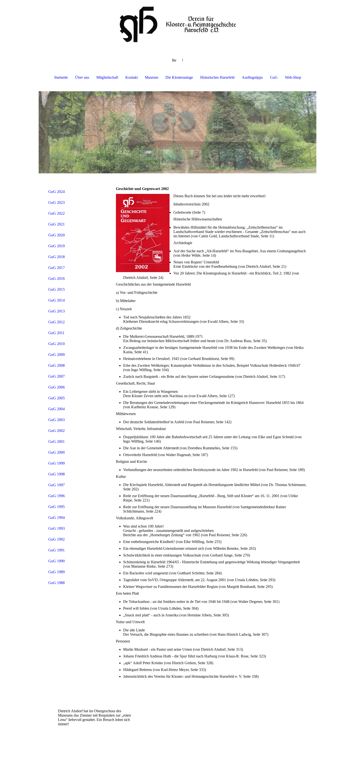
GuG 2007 (56, 376)
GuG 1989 (56, 572)
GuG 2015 (56, 289)
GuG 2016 (56, 278)
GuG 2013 (56, 311)
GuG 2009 (56, 355)
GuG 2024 (56, 192)
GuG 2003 (56, 420)
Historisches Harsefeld (217, 77)
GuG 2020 (56, 235)
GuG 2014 (56, 300)
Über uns (82, 77)
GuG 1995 (56, 507)
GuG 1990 (56, 561)
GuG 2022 (56, 213)
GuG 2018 (56, 257)
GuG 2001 (56, 441)
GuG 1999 (56, 463)
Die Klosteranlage (179, 77)
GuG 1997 (56, 485)
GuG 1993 (56, 528)
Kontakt (131, 77)
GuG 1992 (56, 539)
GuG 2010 (56, 344)
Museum (151, 77)
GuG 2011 (56, 333)
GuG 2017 (56, 268)
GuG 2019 (56, 246)
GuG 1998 (56, 474)
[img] (177, 24)
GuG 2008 (56, 365)
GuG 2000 (56, 452)
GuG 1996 (56, 496)
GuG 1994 (56, 517)
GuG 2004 (56, 409)
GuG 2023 (56, 202)
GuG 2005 (56, 398)
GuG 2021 (56, 224)
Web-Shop (293, 77)
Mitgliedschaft (107, 77)
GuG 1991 (56, 550)
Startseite (61, 77)
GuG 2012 (56, 322)
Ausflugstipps (252, 77)
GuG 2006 (56, 387)
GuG (274, 77)
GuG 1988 (56, 583)
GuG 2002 (56, 431)
